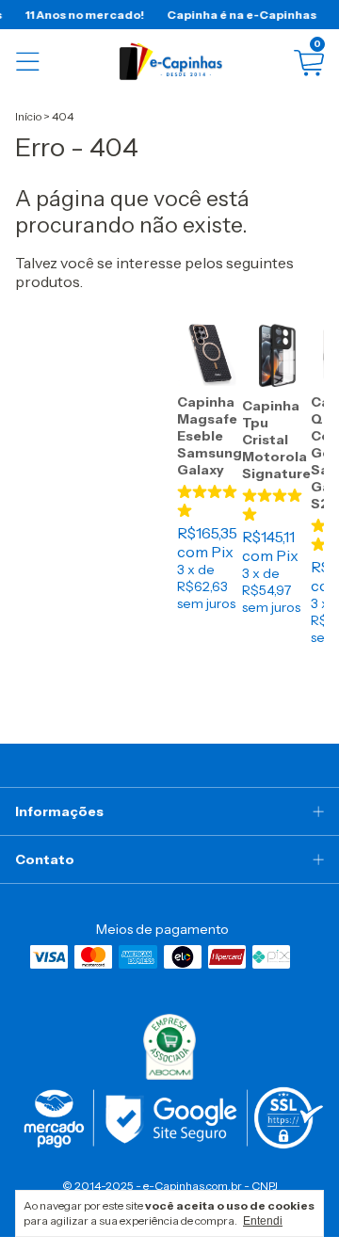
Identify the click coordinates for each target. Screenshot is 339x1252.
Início (28, 116)
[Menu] (27, 61)
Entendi (262, 1221)
